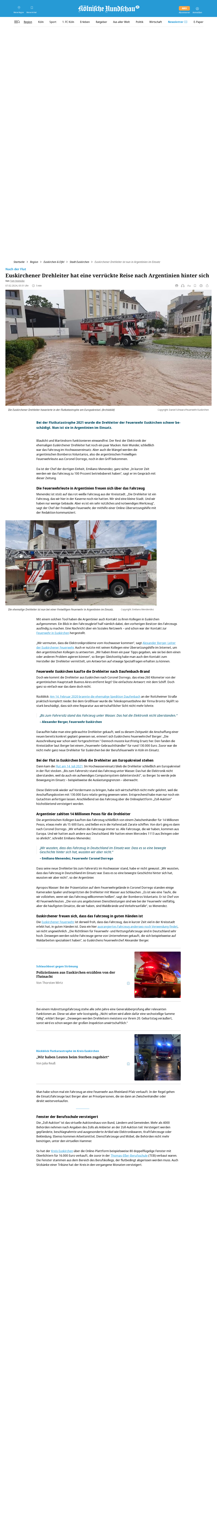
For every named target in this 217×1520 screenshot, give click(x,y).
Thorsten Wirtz (52, 983)
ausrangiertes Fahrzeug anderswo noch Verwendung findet (137, 926)
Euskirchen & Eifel (54, 262)
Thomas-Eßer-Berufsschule (129, 1155)
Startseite (19, 262)
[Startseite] (108, 8)
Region (34, 262)
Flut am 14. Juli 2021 (69, 766)
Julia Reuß (48, 1063)
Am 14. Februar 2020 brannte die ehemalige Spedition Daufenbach (95, 696)
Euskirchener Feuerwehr (58, 922)
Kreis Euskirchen (62, 1151)
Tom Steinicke (17, 280)
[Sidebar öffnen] (17, 21)
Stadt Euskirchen (79, 262)
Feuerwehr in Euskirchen (52, 633)
